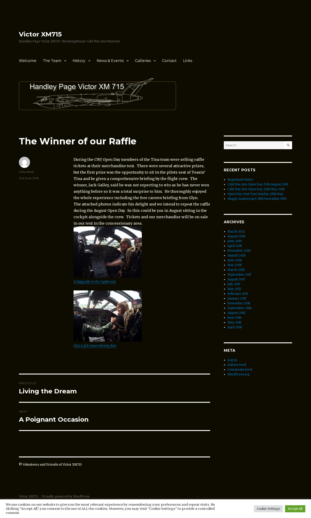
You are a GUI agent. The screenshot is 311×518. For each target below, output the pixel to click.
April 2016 (234, 327)
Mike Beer (26, 172)
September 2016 (239, 308)
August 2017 (236, 279)
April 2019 (234, 246)
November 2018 (238, 251)
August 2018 (236, 255)
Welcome (27, 61)
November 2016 (238, 303)
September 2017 (239, 275)
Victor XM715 (40, 34)
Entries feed (236, 365)
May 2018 (234, 265)
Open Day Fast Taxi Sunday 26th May (255, 194)
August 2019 (236, 236)
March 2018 (236, 270)
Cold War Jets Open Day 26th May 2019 (256, 189)
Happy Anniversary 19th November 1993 (257, 199)
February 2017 (237, 294)
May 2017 (234, 289)
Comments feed (239, 370)
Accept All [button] (295, 509)
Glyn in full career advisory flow (95, 346)
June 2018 (234, 260)
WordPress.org (238, 374)
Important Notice (240, 180)
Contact (169, 61)
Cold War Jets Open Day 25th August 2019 (257, 184)
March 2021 (236, 231)
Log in (232, 360)
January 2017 (236, 298)
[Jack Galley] (108, 252)
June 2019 (234, 241)
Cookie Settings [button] (268, 509)
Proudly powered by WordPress (65, 496)
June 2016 (234, 318)
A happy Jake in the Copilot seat (95, 282)
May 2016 (234, 322)
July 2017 (233, 284)
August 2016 (236, 313)
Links (187, 61)
